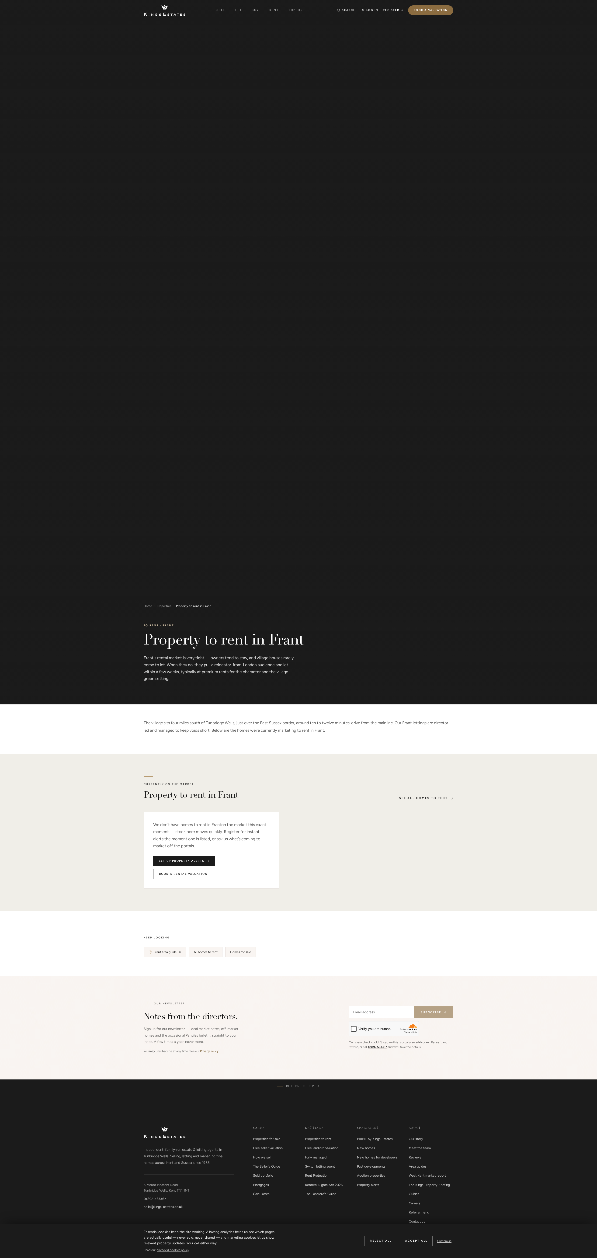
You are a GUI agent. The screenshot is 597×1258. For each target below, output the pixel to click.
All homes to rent (206, 952)
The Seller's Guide (266, 1166)
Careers (414, 1203)
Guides (414, 1194)
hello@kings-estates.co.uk (163, 1207)
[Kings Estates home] (165, 1132)
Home (148, 606)
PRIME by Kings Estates (375, 1139)
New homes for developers (377, 1157)
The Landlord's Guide (320, 1194)
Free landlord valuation (321, 1148)
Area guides (418, 1166)
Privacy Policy (209, 1051)
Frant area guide (165, 952)
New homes (366, 1148)
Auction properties (371, 1175)
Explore (297, 10)
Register (391, 10)
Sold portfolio (263, 1175)
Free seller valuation (268, 1148)
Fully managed (315, 1157)
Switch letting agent (320, 1166)
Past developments (371, 1166)
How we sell (262, 1157)
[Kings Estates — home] (165, 10)
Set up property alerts (181, 860)
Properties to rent (318, 1139)
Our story (416, 1139)
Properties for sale (266, 1139)
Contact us (417, 1221)
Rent (274, 10)
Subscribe (430, 1012)
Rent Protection (316, 1175)
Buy (255, 10)
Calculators (261, 1194)
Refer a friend (419, 1212)
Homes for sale (240, 952)
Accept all (416, 1240)
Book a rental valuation (183, 873)
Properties (164, 606)
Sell (220, 10)
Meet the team (420, 1148)
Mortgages (261, 1185)
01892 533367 (377, 1047)
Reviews (415, 1157)
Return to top (300, 1086)
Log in (372, 10)
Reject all (381, 1240)
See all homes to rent (423, 798)
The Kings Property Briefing (429, 1185)
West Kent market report (427, 1175)
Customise (444, 1241)
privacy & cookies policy (172, 1250)
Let (238, 10)
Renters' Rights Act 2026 (324, 1185)
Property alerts (368, 1185)
